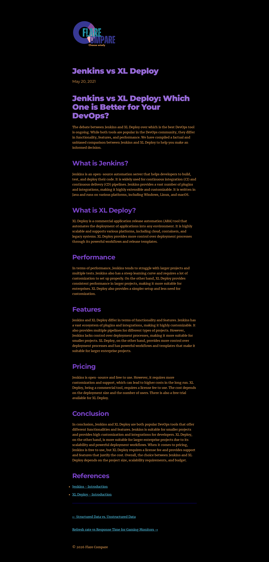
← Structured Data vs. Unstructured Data (104, 517)
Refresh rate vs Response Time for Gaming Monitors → (115, 529)
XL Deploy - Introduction (92, 494)
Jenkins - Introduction (90, 487)
